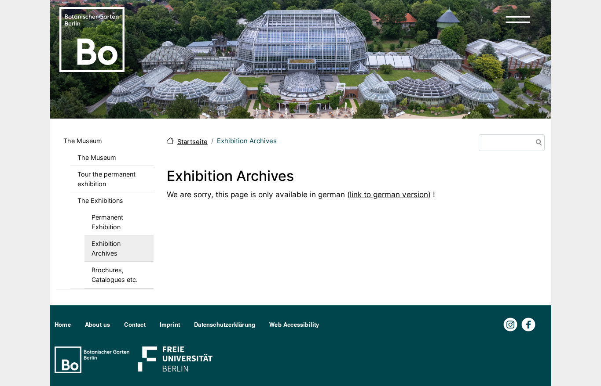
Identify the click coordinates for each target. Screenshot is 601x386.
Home (63, 324)
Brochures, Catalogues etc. (115, 274)
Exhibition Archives (106, 248)
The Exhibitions (100, 200)
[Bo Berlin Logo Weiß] (94, 359)
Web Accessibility (294, 324)
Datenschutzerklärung (224, 324)
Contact (134, 324)
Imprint (170, 324)
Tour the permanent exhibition (106, 179)
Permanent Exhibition (107, 222)
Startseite (192, 142)
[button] (518, 19)
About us (97, 324)
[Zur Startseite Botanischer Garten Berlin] (92, 38)
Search (537, 143)
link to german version (389, 194)
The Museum (82, 140)
